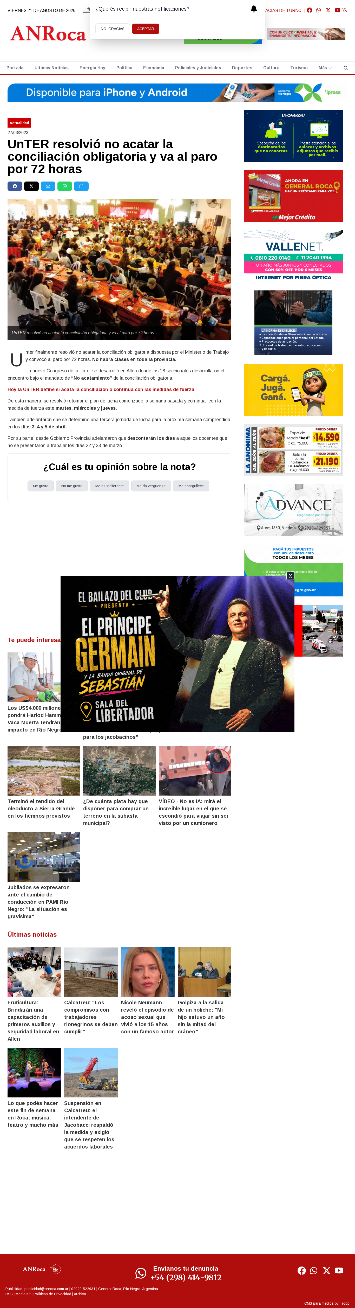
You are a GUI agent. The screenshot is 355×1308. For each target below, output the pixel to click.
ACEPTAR (145, 29)
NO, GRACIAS (112, 29)
